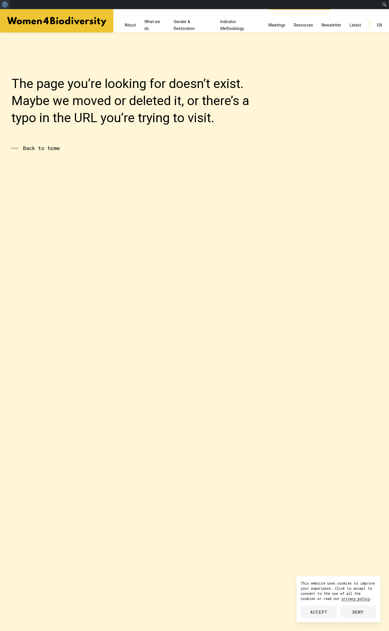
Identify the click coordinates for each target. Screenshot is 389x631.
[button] (35, 148)
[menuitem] (5, 4)
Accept (318, 612)
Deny (358, 612)
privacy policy (356, 598)
